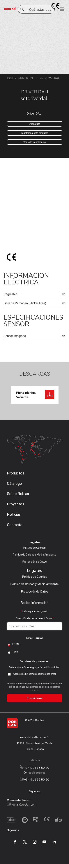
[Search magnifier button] (22, 9)
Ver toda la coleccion (34, 142)
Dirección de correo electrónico (35, 618)
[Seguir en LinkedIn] (54, 841)
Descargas (34, 124)
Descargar (50, 395)
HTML (16, 644)
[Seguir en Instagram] (34, 841)
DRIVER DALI (26, 77)
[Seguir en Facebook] (15, 841)
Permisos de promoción (34, 661)
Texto (15, 651)
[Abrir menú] (60, 9)
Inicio (10, 77)
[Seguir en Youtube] (44, 841)
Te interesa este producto (34, 133)
